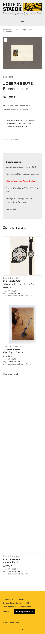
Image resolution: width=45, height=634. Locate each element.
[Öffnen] (22, 22)
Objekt (6, 278)
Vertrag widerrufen (24, 612)
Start (5, 30)
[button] (6, 40)
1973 (21, 346)
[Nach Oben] (22, 629)
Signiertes (13, 346)
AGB (27, 603)
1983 (18, 556)
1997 (17, 278)
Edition (10, 30)
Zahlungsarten (9, 607)
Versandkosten (24, 106)
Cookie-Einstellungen (12, 603)
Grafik (17, 30)
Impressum (8, 600)
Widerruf (7, 612)
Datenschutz (21, 600)
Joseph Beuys (26, 30)
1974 (11, 77)
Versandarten (25, 607)
